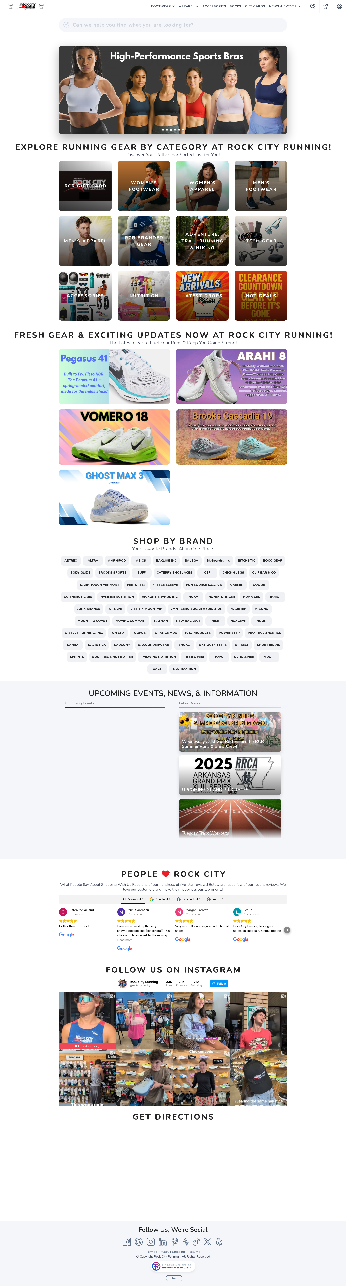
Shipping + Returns (186, 1252)
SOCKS (235, 6)
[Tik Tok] (196, 1242)
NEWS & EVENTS (283, 6)
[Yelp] (219, 1242)
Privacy (163, 1252)
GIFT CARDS (255, 6)
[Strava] (186, 1242)
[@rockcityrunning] (123, 984)
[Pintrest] (175, 1242)
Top (174, 1278)
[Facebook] (127, 1242)
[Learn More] (173, 90)
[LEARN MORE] (114, 376)
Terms (150, 1252)
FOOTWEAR (161, 6)
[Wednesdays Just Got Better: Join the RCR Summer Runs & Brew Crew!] (230, 752)
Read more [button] (125, 940)
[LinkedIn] (163, 1242)
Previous (65, 89)
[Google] (139, 1242)
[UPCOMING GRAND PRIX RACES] (230, 795)
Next (281, 89)
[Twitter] (207, 1242)
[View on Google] (63, 912)
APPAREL (186, 6)
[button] (59, 930)
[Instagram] (151, 1242)
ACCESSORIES (214, 6)
